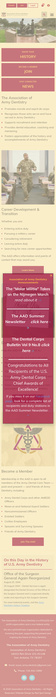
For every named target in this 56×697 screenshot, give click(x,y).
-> (40, 300)
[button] (51, 275)
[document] (28, 348)
